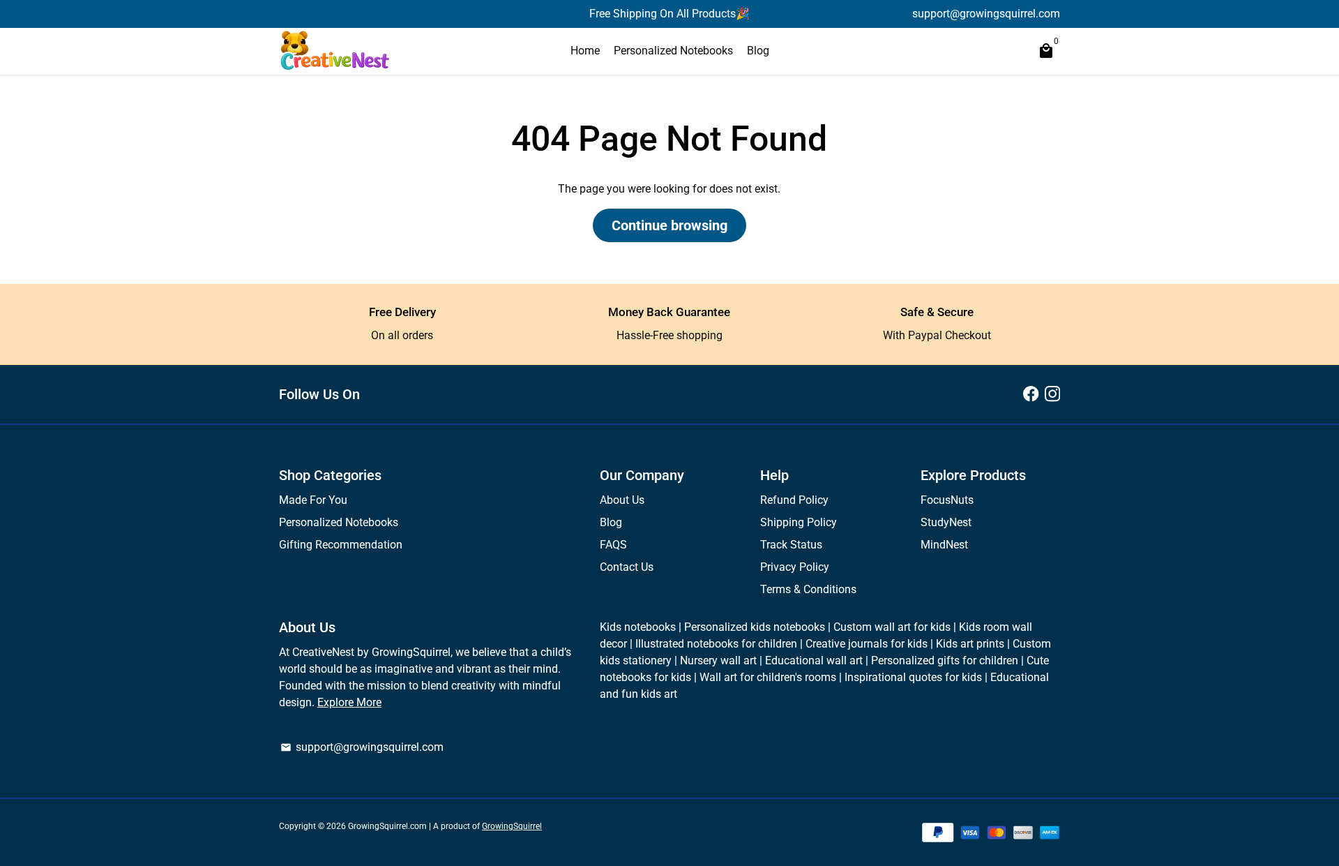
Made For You (313, 500)
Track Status (791, 544)
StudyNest (946, 522)
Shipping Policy (798, 522)
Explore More (349, 702)
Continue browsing (669, 225)
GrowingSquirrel (512, 826)
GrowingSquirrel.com (387, 826)
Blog (758, 50)
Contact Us (626, 567)
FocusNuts (947, 500)
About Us (622, 500)
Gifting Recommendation (340, 544)
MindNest (944, 544)
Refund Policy (794, 500)
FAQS (613, 544)
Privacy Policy (794, 567)
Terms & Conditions (808, 589)
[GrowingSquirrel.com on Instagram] (1052, 394)
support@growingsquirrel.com (362, 747)
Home (585, 50)
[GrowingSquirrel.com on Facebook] (1030, 394)
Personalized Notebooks (673, 50)
